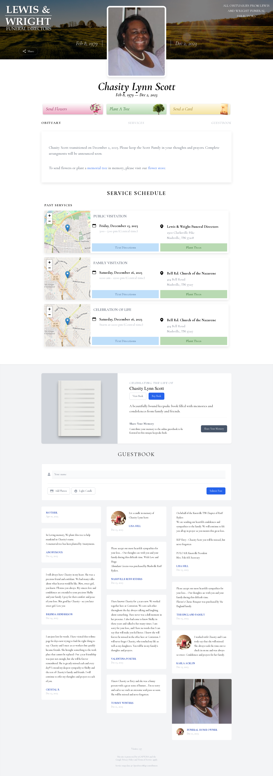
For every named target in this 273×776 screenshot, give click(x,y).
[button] (67, 228)
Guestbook (221, 123)
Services (136, 123)
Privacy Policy (128, 759)
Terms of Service (145, 759)
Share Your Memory (214, 428)
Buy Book (156, 396)
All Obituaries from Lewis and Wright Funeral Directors (246, 11)
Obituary (51, 123)
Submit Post (216, 490)
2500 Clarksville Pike (181, 233)
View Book (138, 396)
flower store (156, 168)
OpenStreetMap (140, 765)
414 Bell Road (176, 279)
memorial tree (97, 168)
